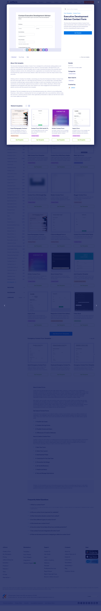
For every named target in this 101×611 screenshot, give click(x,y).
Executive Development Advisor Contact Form (76, 18)
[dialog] (50, 305)
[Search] (65, 9)
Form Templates (68, 13)
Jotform (73, 87)
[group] (19, 126)
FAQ (28, 57)
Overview (14, 57)
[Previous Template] (4, 305)
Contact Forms (76, 13)
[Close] (98, 2)
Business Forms (14, 135)
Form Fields (21, 57)
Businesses (71, 80)
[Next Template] (96, 305)
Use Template (77, 33)
